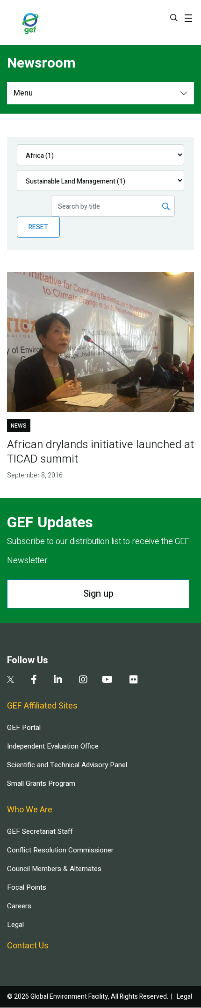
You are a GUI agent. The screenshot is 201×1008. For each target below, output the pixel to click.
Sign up (98, 593)
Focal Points (26, 887)
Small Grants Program (41, 783)
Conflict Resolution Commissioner (60, 850)
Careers (19, 906)
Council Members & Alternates (54, 869)
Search (174, 17)
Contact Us (28, 946)
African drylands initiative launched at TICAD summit (100, 451)
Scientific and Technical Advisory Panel (67, 765)
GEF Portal (24, 727)
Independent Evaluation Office (53, 746)
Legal (15, 924)
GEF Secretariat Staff (39, 831)
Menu (23, 93)
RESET (38, 227)
